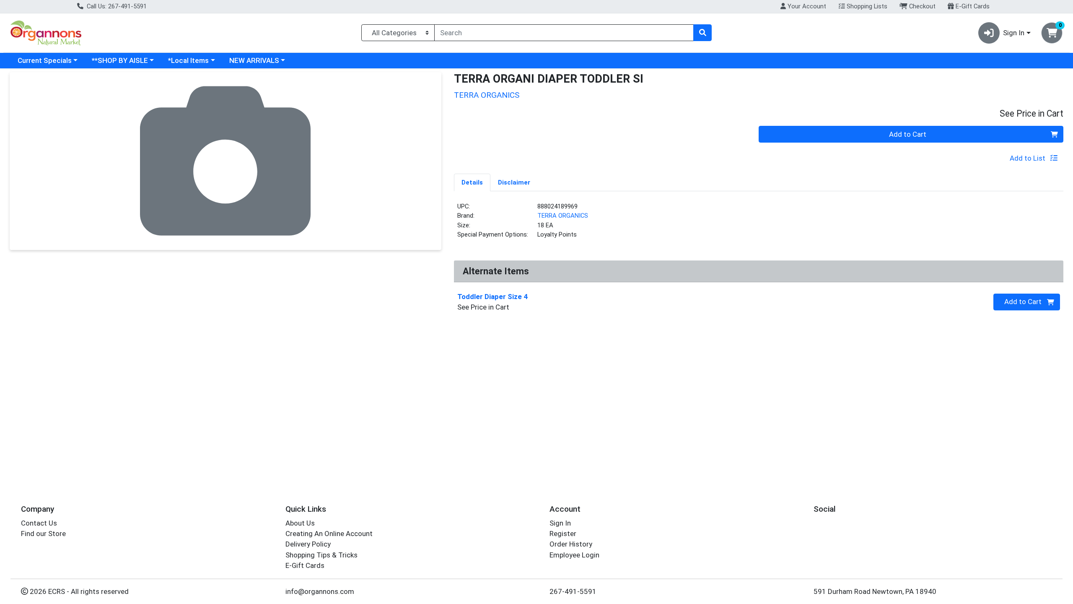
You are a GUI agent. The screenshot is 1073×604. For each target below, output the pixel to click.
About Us (300, 523)
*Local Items (188, 60)
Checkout (921, 6)
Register (562, 533)
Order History (570, 544)
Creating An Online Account (329, 533)
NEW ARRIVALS (254, 60)
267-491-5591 (572, 591)
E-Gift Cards (972, 6)
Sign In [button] (1013, 33)
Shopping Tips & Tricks (321, 555)
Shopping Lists (866, 6)
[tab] (472, 182)
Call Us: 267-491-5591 (116, 6)
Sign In (560, 523)
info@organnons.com (319, 591)
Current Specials (45, 60)
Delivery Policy (308, 544)
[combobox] (564, 32)
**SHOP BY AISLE (120, 60)
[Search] (702, 32)
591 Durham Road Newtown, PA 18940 (875, 591)
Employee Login (574, 555)
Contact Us (39, 523)
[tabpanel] (758, 224)
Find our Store (43, 533)
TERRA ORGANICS (562, 215)
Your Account (806, 6)
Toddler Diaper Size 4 (492, 296)
